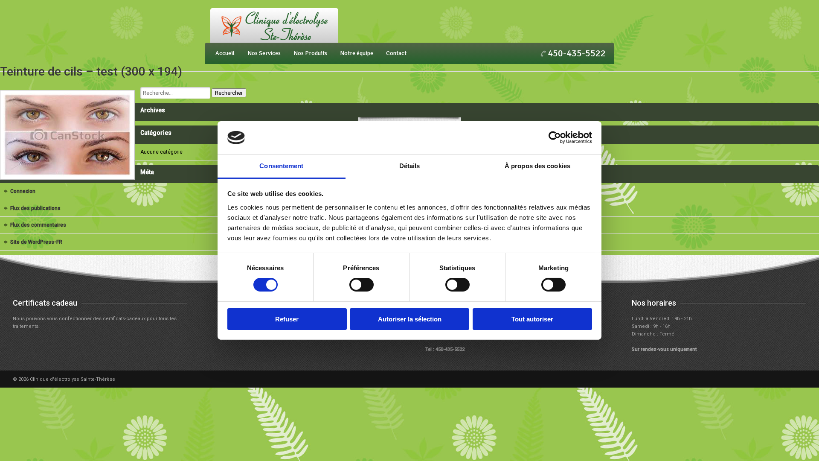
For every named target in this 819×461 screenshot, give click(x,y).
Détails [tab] (409, 165)
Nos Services (264, 53)
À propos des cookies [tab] (537, 165)
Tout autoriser (532, 319)
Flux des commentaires (38, 225)
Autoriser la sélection (409, 319)
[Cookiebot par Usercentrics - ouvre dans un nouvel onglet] (554, 137)
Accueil (225, 53)
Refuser (287, 319)
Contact (396, 53)
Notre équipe (356, 53)
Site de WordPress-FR (36, 242)
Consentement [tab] (281, 165)
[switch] (361, 285)
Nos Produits (310, 53)
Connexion (22, 191)
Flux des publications (35, 208)
